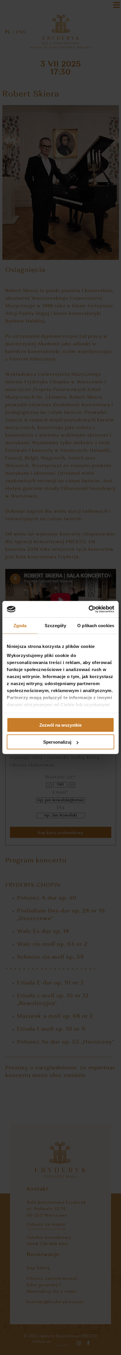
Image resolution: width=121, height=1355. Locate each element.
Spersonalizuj (57, 742)
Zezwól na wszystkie (60, 724)
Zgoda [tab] (20, 625)
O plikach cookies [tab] (95, 625)
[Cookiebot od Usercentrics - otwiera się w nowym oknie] (88, 609)
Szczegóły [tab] (55, 625)
